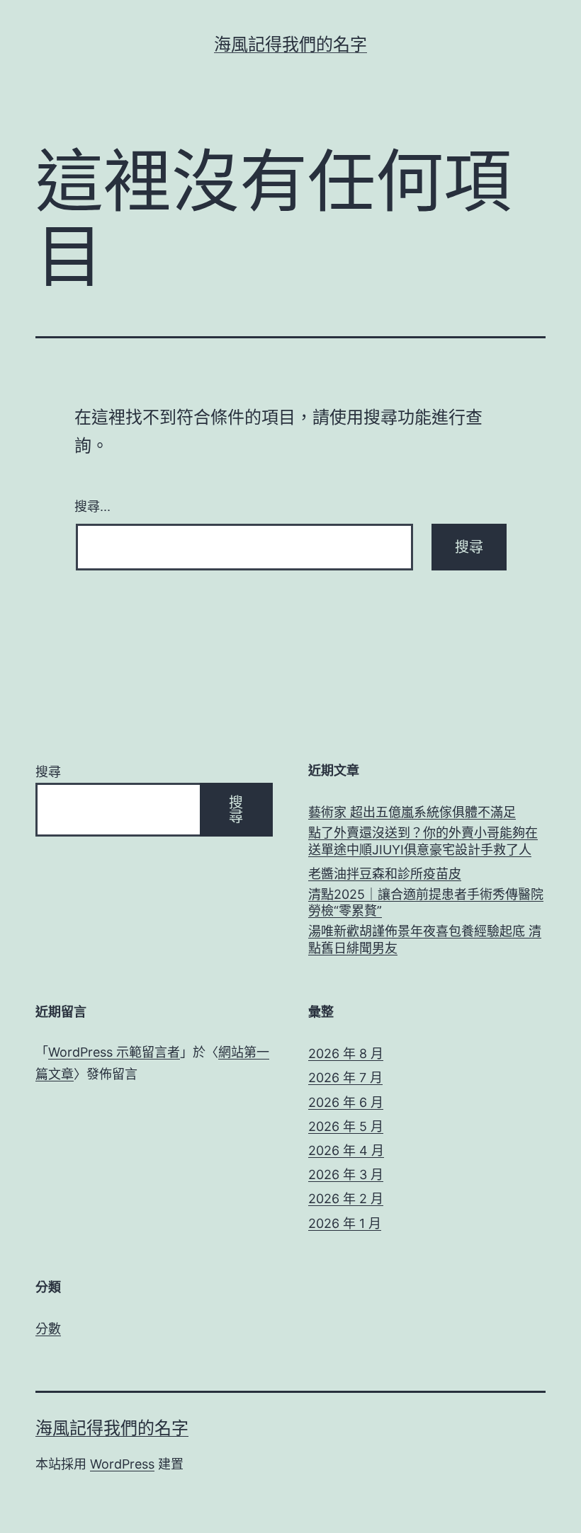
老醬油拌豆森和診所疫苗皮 (384, 873)
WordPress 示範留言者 (114, 1052)
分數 (48, 1328)
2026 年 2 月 (345, 1198)
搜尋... (92, 505)
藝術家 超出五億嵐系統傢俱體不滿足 (412, 812)
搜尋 (48, 771)
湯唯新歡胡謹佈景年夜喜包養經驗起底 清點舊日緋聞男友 (424, 939)
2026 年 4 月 (346, 1150)
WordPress (122, 1464)
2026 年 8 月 (345, 1053)
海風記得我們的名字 (290, 44)
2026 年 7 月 (345, 1077)
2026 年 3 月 (345, 1174)
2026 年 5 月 (345, 1126)
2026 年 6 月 (345, 1102)
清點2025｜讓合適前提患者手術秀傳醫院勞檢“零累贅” (425, 902)
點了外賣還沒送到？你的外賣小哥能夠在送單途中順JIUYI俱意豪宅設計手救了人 (423, 840)
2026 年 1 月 (344, 1223)
